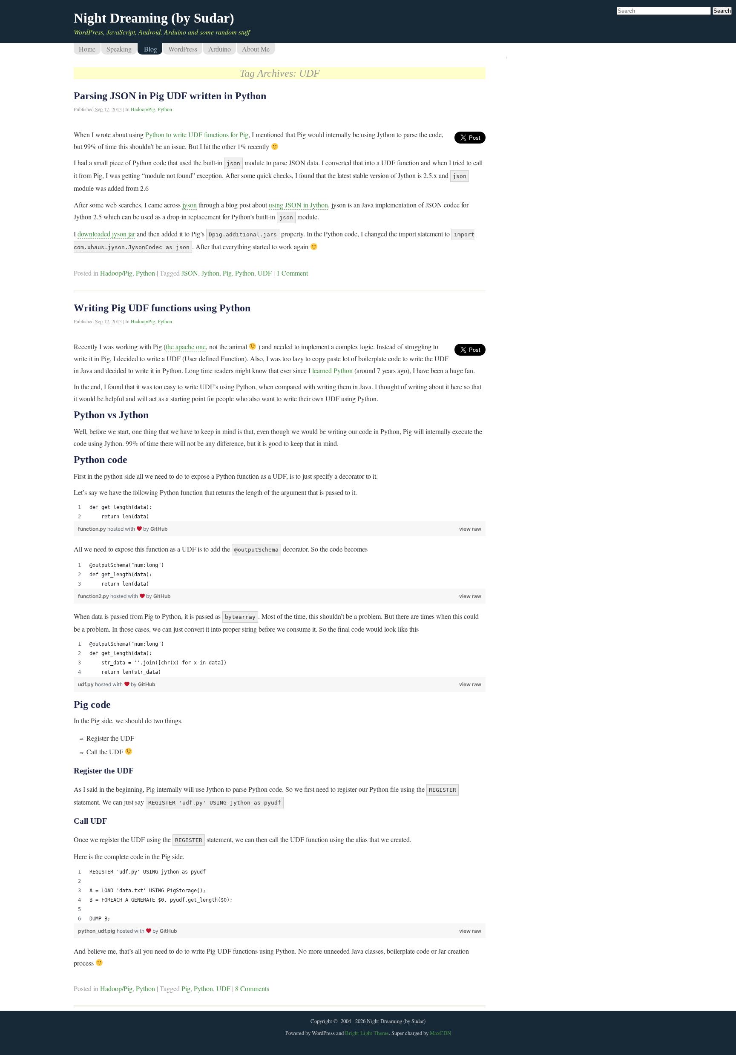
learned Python (332, 370)
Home (87, 48)
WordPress (182, 48)
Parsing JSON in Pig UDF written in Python (170, 95)
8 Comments (252, 988)
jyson (189, 204)
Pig (227, 272)
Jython (210, 272)
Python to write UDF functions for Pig (196, 134)
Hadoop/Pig (143, 109)
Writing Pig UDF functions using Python (162, 307)
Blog (150, 48)
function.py (92, 529)
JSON (189, 272)
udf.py (86, 684)
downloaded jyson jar (106, 233)
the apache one (186, 346)
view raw (470, 529)
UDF (265, 272)
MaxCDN (440, 1033)
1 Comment (292, 272)
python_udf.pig (97, 931)
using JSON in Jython (298, 204)
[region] (280, 512)
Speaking (119, 48)
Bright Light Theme (367, 1033)
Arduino (219, 48)
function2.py (94, 596)
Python (165, 109)
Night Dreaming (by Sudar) (154, 18)
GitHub (159, 529)
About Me (256, 48)
